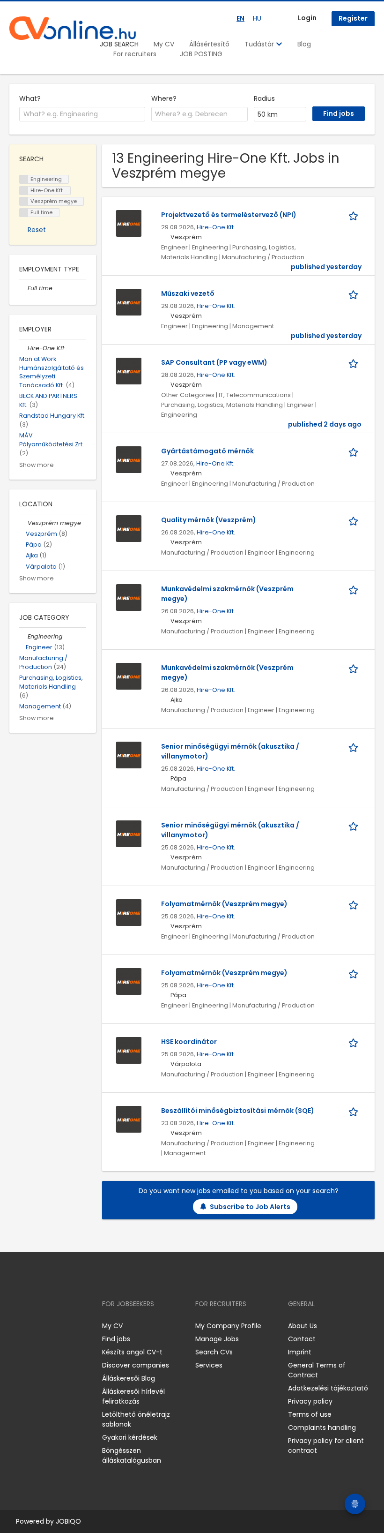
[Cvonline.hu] (72, 28)
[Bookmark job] (355, 215)
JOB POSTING (201, 54)
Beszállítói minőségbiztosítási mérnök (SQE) (237, 1110)
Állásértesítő (209, 44)
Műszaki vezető (187, 293)
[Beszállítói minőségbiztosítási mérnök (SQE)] (129, 1118)
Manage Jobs (217, 1339)
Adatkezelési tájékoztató (328, 1388)
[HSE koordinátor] (129, 1049)
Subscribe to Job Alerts (250, 1206)
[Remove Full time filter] (23, 288)
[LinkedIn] (47, 1326)
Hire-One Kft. (216, 227)
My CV (164, 44)
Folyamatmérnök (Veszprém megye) (224, 904)
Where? (164, 98)
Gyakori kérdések (129, 1437)
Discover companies (135, 1365)
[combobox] (82, 114)
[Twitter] (61, 1326)
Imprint (299, 1352)
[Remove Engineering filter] (23, 636)
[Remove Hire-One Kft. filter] (23, 348)
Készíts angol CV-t (132, 1352)
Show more (36, 465)
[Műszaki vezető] (129, 301)
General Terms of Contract (317, 1370)
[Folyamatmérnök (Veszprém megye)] (129, 912)
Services (208, 1365)
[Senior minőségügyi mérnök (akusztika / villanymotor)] (129, 754)
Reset (37, 229)
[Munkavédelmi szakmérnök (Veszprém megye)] (129, 596)
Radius (264, 98)
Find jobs (116, 1339)
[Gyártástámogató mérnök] (129, 459)
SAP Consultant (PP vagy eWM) (214, 362)
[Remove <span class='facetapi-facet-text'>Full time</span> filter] (24, 213)
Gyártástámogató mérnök (207, 451)
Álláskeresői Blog (128, 1378)
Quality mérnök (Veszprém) (208, 520)
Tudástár (260, 44)
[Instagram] (31, 1326)
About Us (302, 1325)
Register (353, 18)
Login (307, 18)
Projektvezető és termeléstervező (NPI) (228, 214)
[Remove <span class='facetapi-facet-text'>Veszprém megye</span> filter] (24, 201)
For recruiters (134, 54)
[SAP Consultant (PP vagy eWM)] (129, 370)
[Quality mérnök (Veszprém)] (129, 528)
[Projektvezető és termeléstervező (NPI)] (129, 222)
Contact (302, 1339)
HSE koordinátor (189, 1041)
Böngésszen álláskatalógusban (131, 1455)
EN (240, 18)
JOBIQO (68, 1521)
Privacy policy (310, 1401)
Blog (304, 44)
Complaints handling (322, 1427)
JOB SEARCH (119, 44)
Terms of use (310, 1414)
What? (30, 98)
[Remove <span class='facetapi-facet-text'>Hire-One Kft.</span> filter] (24, 191)
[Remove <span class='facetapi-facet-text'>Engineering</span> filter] (24, 179)
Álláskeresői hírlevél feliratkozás (133, 1396)
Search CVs (214, 1352)
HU (257, 18)
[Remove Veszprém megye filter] (23, 523)
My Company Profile (228, 1325)
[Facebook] (16, 1326)
